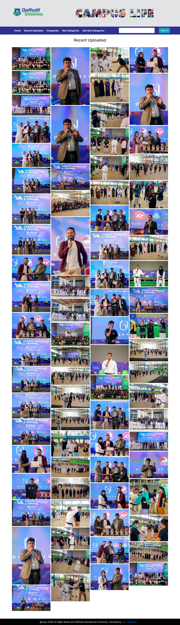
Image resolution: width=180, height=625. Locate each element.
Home (17, 30)
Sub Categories (70, 30)
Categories (53, 30)
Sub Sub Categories (93, 30)
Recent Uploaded (33, 30)
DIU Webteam (129, 621)
